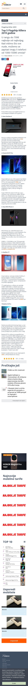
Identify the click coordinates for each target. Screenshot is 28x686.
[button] (25, 14)
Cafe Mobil (4, 663)
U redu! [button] (14, 683)
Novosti (4, 659)
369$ (16, 182)
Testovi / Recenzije (6, 660)
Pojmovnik (4, 666)
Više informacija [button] (6, 679)
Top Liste (4, 661)
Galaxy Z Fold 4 (10, 571)
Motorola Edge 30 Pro (12, 580)
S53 (7, 583)
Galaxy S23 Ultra (10, 563)
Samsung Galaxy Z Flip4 (12, 576)
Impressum (4, 668)
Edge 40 (8, 559)
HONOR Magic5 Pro (11, 555)
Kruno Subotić (8, 55)
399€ (2, 354)
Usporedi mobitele (6, 664)
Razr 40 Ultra (9, 547)
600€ (21, 299)
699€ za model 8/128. (9, 249)
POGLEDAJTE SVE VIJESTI (19, 400)
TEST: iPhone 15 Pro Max (13, 551)
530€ (21, 139)
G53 (8, 567)
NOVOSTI (4, 20)
